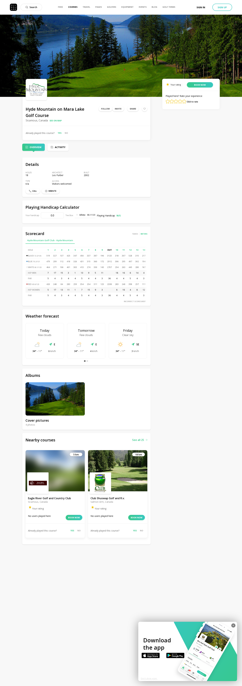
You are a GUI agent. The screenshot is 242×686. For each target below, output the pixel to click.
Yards (135, 234)
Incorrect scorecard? (135, 301)
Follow (105, 108)
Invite (118, 108)
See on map (56, 120)
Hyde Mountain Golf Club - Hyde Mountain (50, 240)
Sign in (201, 7)
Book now (74, 517)
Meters (144, 234)
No (66, 133)
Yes (59, 133)
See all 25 (138, 440)
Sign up (222, 7)
